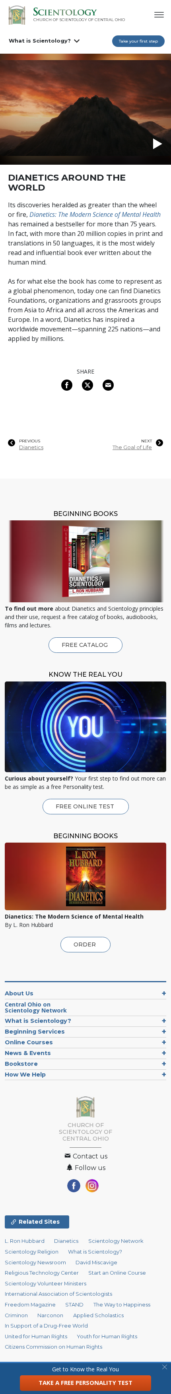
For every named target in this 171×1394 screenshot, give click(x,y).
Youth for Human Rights (107, 1336)
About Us (19, 993)
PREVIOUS (29, 441)
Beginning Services (35, 1031)
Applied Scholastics (98, 1315)
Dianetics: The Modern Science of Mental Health (95, 214)
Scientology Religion (31, 1252)
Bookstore (21, 1063)
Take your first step (138, 41)
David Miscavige (96, 1263)
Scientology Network (115, 1241)
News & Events (28, 1053)
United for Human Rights (36, 1336)
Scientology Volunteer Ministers (45, 1284)
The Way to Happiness (121, 1305)
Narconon (50, 1315)
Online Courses (29, 1042)
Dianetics (31, 447)
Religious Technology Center (42, 1273)
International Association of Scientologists (58, 1294)
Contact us (89, 1156)
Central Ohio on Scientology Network (36, 1007)
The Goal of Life (132, 447)
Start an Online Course (117, 1273)
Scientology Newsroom (35, 1263)
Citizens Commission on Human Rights (53, 1347)
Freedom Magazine (30, 1305)
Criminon (16, 1315)
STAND (74, 1305)
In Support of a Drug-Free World (46, 1326)
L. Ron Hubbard (25, 1241)
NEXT (146, 441)
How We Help (25, 1074)
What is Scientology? (40, 40)
